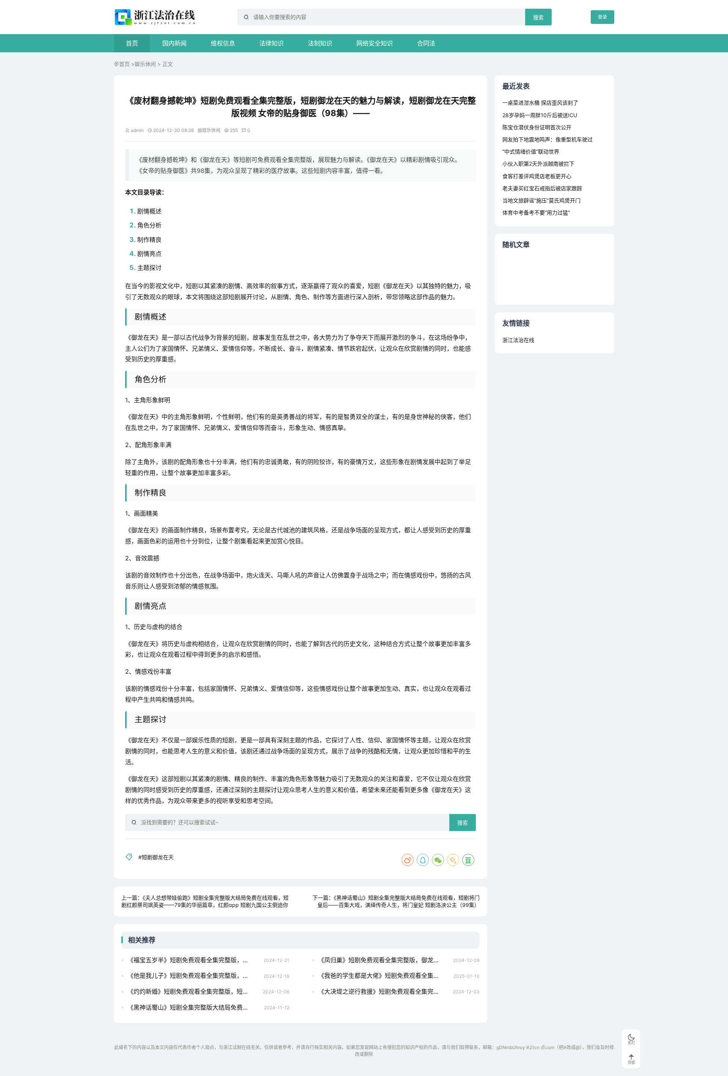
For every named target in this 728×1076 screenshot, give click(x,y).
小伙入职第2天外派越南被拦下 (538, 163)
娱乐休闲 (145, 64)
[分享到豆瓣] (468, 860)
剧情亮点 (149, 253)
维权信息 (223, 43)
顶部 (631, 1062)
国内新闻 (174, 43)
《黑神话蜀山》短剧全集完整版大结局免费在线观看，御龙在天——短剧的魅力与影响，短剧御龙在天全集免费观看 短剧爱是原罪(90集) (193, 1007)
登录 (602, 17)
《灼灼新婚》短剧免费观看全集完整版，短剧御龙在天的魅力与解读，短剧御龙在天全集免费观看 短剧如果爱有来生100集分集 (192, 991)
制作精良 (149, 239)
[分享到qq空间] (453, 860)
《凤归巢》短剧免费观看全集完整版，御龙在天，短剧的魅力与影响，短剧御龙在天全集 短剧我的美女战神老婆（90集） (383, 960)
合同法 (426, 43)
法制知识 (320, 43)
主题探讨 (149, 267)
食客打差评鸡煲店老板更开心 (536, 176)
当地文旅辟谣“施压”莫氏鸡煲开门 (541, 200)
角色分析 (149, 225)
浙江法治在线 (518, 340)
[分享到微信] (438, 860)
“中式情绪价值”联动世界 (530, 151)
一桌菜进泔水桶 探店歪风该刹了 (540, 102)
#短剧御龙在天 (156, 857)
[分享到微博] (408, 860)
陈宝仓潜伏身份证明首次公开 (536, 127)
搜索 (538, 17)
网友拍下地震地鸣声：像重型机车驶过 (547, 139)
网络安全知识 (374, 43)
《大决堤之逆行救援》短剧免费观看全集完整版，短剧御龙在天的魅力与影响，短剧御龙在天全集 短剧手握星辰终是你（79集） (383, 991)
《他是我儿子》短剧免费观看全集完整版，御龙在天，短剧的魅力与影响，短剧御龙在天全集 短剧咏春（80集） (193, 975)
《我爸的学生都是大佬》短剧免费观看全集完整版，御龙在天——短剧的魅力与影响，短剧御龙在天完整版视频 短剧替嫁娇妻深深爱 (383, 975)
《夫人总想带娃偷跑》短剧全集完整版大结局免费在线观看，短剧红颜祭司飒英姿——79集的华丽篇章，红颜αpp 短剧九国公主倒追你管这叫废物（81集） (205, 905)
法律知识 (271, 43)
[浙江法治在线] (156, 17)
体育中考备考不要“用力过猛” (536, 212)
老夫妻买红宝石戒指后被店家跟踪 (542, 188)
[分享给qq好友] (423, 860)
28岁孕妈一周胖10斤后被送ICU (539, 115)
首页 (132, 43)
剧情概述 (149, 211)
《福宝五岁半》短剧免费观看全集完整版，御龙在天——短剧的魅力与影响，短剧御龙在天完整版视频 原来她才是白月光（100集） (193, 960)
